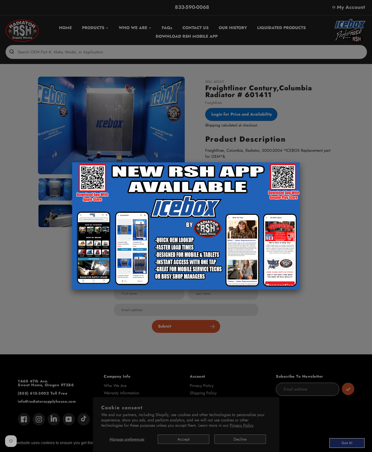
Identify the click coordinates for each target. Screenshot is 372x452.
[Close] (299, 162)
